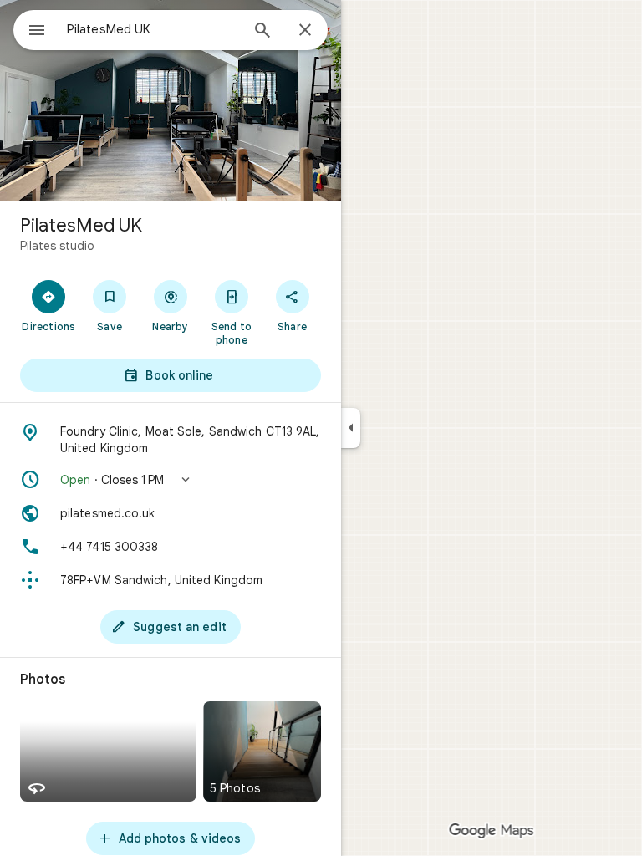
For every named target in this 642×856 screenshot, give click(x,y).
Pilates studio (57, 245)
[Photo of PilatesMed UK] (170, 100)
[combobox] (153, 29)
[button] (170, 480)
